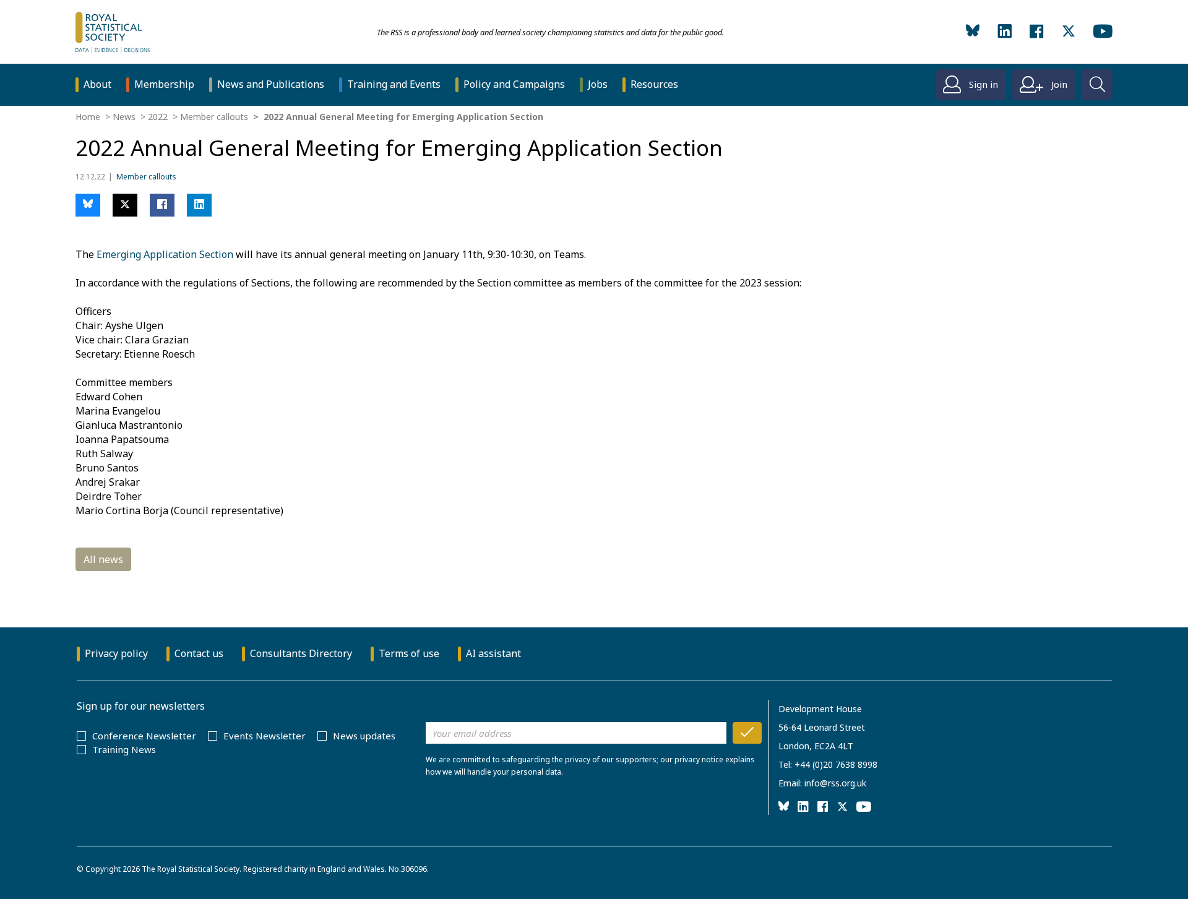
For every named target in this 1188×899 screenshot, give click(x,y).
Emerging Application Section (165, 254)
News (124, 117)
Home (87, 117)
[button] (87, 205)
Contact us (198, 653)
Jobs (598, 84)
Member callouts (214, 117)
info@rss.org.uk (835, 783)
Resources (654, 84)
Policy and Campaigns (514, 84)
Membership (164, 84)
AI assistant (493, 653)
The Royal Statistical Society (190, 869)
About (97, 84)
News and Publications (270, 84)
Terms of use (409, 653)
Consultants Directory (301, 653)
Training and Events (394, 84)
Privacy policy (116, 653)
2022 (158, 117)
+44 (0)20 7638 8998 (835, 764)
